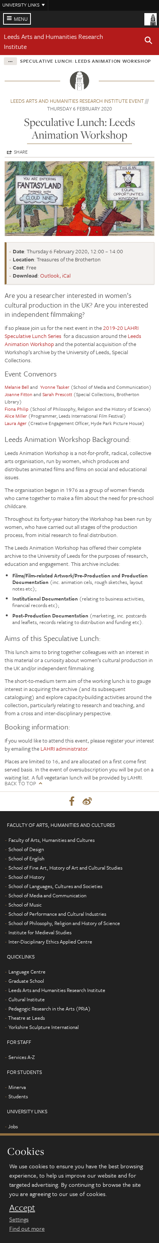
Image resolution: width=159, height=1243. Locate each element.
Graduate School (26, 981)
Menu (21, 19)
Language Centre (27, 971)
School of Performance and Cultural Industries (57, 914)
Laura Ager (16, 423)
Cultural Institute (26, 999)
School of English (26, 858)
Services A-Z (21, 1057)
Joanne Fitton (18, 394)
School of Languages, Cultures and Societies (55, 886)
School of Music (25, 904)
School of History (26, 877)
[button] (148, 41)
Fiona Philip (17, 408)
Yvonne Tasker (55, 386)
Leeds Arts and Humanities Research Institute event (77, 101)
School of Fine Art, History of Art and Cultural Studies (65, 868)
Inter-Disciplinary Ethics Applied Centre (50, 941)
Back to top (20, 783)
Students (18, 1096)
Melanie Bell (17, 386)
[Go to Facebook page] (71, 801)
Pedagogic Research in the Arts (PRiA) (49, 1008)
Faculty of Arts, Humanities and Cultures (51, 840)
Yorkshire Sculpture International (43, 1027)
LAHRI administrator (64, 748)
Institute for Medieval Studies (39, 932)
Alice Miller (16, 415)
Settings (19, 1219)
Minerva (17, 1087)
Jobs (13, 1126)
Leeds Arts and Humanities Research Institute (56, 990)
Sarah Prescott (57, 394)
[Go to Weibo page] (87, 801)
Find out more (27, 1228)
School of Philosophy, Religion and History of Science (64, 923)
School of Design (26, 849)
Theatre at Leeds (26, 1018)
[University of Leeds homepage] (150, 18)
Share (21, 151)
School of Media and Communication (47, 895)
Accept (22, 1207)
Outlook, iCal (55, 275)
